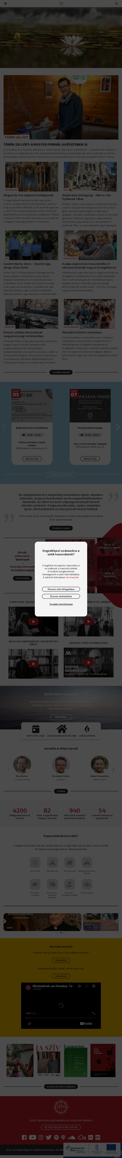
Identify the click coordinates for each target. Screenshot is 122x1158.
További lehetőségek (61, 604)
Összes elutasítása (61, 596)
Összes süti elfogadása (61, 589)
